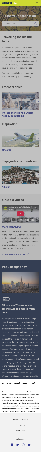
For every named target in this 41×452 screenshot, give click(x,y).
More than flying (11, 226)
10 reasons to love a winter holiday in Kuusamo (17, 114)
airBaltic (6, 149)
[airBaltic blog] (10, 3)
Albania (6, 187)
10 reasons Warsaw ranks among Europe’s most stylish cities (18, 309)
